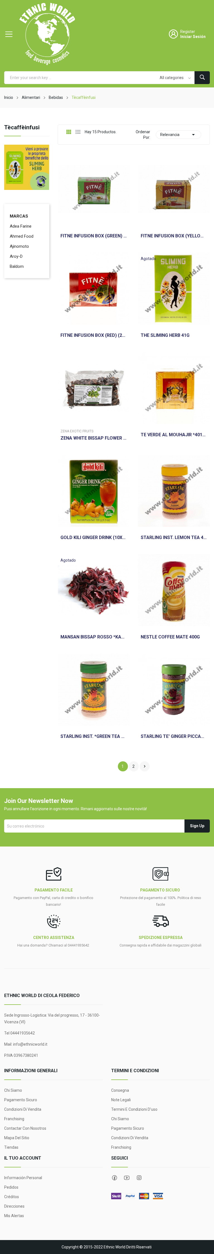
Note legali (121, 1100)
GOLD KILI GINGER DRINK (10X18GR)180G (93, 537)
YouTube (126, 1177)
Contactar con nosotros (25, 1128)
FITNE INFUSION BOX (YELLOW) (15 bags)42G (174, 236)
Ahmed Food (21, 236)
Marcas (19, 216)
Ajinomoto (19, 246)
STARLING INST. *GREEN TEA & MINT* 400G (93, 736)
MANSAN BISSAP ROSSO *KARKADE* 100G (93, 637)
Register (187, 31)
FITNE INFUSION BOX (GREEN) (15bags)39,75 (93, 236)
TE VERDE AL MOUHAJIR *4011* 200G (174, 434)
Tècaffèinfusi (22, 128)
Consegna (120, 1090)
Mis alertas (14, 1216)
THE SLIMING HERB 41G (165, 335)
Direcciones (14, 1206)
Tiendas (11, 1147)
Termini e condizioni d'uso (134, 1109)
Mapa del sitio (16, 1138)
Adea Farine (20, 226)
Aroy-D (16, 256)
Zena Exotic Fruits (76, 431)
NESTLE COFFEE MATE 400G (170, 637)
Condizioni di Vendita (22, 1109)
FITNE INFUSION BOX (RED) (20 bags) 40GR (93, 335)
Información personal (23, 1178)
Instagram (139, 1177)
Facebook (114, 1177)
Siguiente (144, 766)
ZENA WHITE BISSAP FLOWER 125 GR (93, 438)
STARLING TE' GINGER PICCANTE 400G (174, 736)
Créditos (11, 1197)
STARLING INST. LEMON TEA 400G (174, 537)
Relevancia (178, 134)
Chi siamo (13, 1090)
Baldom (17, 266)
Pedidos (11, 1187)
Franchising (14, 1119)
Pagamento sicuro (20, 1100)
